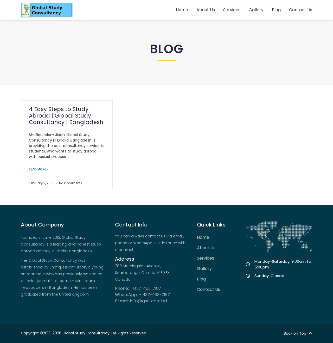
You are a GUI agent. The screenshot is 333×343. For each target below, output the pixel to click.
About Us (205, 10)
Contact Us (300, 10)
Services (231, 10)
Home (182, 10)
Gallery (256, 10)
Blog (276, 10)
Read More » (38, 169)
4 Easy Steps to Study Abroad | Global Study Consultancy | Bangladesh (66, 115)
